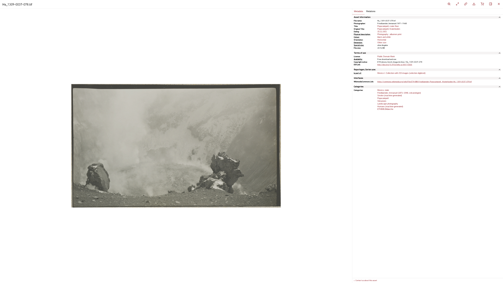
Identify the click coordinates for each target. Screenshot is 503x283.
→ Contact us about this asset (365, 281)
